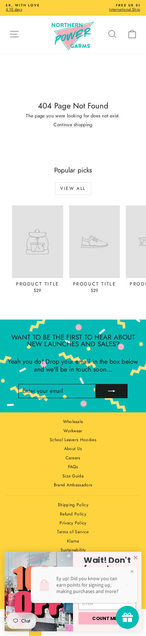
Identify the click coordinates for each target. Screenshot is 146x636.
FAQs (73, 467)
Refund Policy (73, 514)
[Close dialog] (135, 558)
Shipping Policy (73, 505)
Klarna (73, 541)
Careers (73, 458)
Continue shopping (73, 124)
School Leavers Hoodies (73, 440)
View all (72, 188)
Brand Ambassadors (73, 485)
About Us (73, 448)
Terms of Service (73, 532)
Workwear (73, 431)
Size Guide (73, 476)
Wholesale (73, 421)
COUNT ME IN (107, 618)
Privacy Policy (73, 523)
